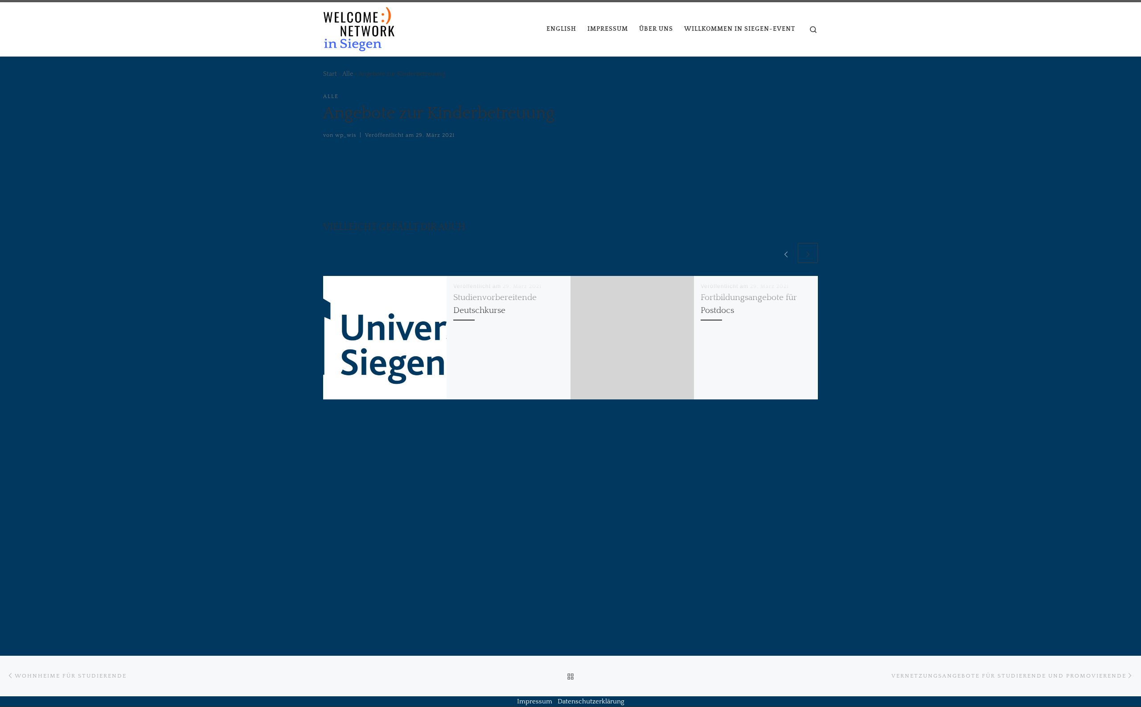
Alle (347, 74)
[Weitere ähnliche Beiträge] (808, 253)
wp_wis (345, 135)
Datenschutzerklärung (591, 701)
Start (330, 74)
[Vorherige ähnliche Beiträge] (786, 253)
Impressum (534, 701)
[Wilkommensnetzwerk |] (359, 28)
